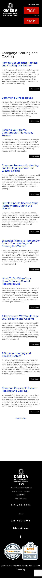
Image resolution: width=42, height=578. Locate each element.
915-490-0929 (31, 10)
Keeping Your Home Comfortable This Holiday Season (17, 132)
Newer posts (21, 418)
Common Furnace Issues (17, 97)
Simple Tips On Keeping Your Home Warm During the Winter (20, 205)
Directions (21, 528)
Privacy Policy (21, 566)
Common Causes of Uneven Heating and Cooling (19, 389)
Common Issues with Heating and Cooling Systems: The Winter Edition (20, 168)
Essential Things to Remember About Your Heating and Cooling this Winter (21, 243)
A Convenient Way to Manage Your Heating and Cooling (20, 317)
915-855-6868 (31, 21)
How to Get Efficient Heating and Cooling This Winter (20, 64)
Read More (34, 89)
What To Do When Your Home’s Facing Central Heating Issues (16, 281)
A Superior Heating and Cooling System (16, 355)
